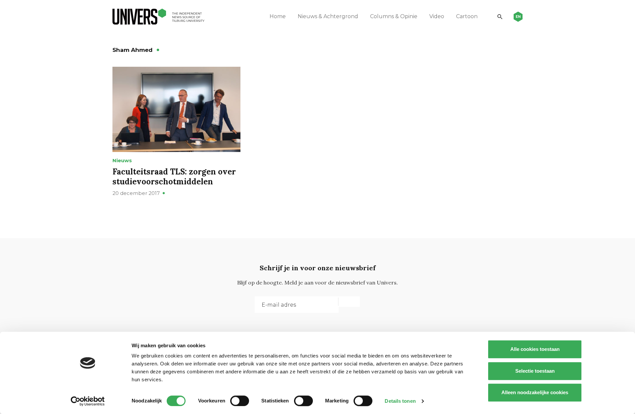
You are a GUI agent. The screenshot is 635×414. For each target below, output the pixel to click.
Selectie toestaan (535, 371)
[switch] (239, 400)
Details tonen (400, 401)
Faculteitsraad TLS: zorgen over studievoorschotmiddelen (174, 177)
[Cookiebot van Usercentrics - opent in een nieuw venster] (88, 401)
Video (436, 16)
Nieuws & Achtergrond (328, 16)
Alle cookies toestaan (535, 349)
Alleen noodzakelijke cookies (534, 392)
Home (278, 16)
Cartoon (467, 16)
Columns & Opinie (393, 16)
